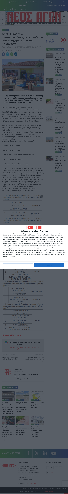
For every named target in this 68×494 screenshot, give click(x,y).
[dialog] (34, 247)
